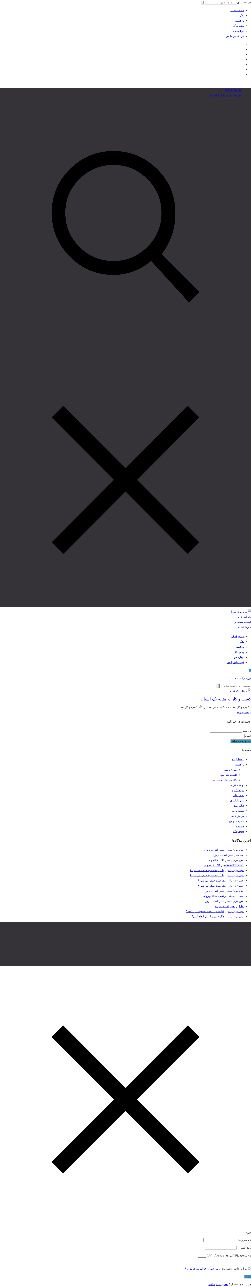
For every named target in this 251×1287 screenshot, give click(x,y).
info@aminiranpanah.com (226, 95)
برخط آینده (238, 759)
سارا (241, 906)
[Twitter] (243, 54)
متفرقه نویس (236, 821)
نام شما (246, 730)
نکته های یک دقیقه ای (225, 779)
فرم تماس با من (235, 36)
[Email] (243, 69)
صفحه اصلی (237, 10)
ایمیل (248, 735)
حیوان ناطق (230, 769)
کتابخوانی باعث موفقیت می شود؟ (205, 911)
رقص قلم (238, 795)
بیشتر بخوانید (244, 712)
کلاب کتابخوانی (216, 860)
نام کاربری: (244, 1239)
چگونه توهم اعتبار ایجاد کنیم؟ (208, 916)
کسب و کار (237, 810)
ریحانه (240, 854)
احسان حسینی (236, 896)
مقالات (240, 826)
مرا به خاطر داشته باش (234, 1268)
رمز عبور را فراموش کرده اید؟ (202, 1268)
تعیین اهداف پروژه (214, 849)
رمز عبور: (245, 1247)
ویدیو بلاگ (238, 25)
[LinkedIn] (243, 59)
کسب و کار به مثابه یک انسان (226, 699)
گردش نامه (237, 815)
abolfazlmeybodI (234, 865)
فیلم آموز (239, 805)
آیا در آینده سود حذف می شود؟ (207, 870)
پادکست (239, 20)
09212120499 (233, 90)
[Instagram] (243, 43)
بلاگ (241, 15)
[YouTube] (243, 49)
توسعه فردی (237, 785)
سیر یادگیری (237, 800)
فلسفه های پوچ (228, 774)
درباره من (238, 30)
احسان (240, 880)
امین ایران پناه (236, 849)
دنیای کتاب (238, 790)
